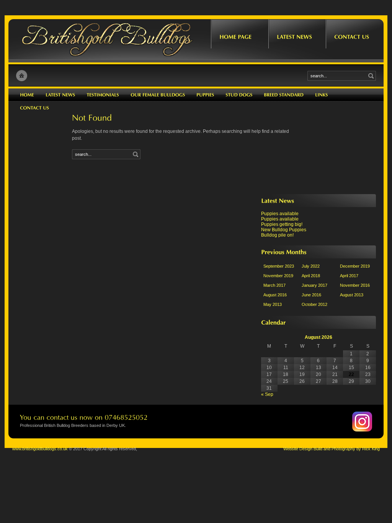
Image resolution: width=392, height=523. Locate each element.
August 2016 (275, 295)
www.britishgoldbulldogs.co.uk (40, 448)
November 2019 (278, 275)
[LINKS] (321, 94)
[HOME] (27, 94)
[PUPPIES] (205, 94)
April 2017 (349, 275)
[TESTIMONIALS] (103, 94)
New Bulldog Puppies (283, 229)
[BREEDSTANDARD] (284, 94)
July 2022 (311, 266)
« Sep (267, 394)
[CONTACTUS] (354, 31)
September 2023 (278, 266)
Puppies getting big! (281, 224)
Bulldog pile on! (277, 235)
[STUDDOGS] (238, 94)
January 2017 (314, 285)
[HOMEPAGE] (239, 31)
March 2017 (274, 285)
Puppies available (280, 213)
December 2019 (355, 266)
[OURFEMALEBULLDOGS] (158, 94)
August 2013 (351, 295)
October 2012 (314, 304)
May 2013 (272, 304)
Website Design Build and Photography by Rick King (331, 448)
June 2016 (311, 295)
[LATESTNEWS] (297, 31)
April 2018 (311, 275)
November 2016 (355, 285)
